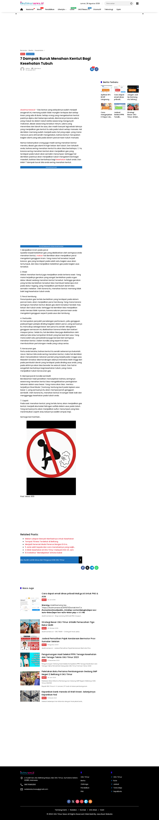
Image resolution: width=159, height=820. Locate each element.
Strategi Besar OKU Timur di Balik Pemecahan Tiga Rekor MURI (133, 114)
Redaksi (73, 810)
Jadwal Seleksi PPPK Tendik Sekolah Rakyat (119, 114)
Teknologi (106, 90)
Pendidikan (85, 788)
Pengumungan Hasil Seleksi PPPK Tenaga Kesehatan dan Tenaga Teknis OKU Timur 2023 (69, 656)
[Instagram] (77, 801)
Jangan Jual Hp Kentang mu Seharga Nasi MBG (132, 97)
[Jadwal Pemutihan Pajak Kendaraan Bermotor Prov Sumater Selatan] (30, 643)
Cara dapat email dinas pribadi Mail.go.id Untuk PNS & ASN (119, 97)
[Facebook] (83, 568)
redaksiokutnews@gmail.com (36, 789)
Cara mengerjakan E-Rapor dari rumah (106, 114)
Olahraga (84, 784)
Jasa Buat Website (104, 814)
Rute (115, 780)
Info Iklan (93, 810)
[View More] (120, 123)
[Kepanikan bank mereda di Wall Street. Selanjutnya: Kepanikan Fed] (30, 696)
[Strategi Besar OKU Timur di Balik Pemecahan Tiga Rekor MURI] (30, 626)
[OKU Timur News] (32, 3)
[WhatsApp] (96, 568)
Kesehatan (30, 54)
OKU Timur (85, 777)
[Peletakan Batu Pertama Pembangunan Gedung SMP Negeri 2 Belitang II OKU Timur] (30, 678)
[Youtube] (82, 801)
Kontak (83, 810)
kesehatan (61, 159)
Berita (23, 54)
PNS (82, 791)
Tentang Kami (61, 810)
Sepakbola (117, 791)
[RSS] (90, 801)
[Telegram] (92, 568)
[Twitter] (87, 568)
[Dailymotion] (86, 801)
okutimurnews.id (27, 109)
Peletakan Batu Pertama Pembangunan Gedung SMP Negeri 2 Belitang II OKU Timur (69, 673)
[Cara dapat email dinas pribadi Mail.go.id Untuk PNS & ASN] (30, 604)
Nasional (119, 108)
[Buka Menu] (137, 3)
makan (39, 255)
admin (28, 68)
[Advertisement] (79, 30)
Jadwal (116, 784)
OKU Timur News (60, 814)
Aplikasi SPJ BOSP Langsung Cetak (106, 97)
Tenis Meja (117, 788)
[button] (131, 3)
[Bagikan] (96, 69)
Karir (102, 810)
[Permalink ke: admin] (23, 69)
